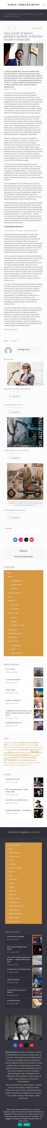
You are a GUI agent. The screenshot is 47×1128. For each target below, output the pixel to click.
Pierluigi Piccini (24, 349)
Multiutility (28, 753)
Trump (12, 765)
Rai (30, 755)
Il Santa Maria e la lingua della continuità (17, 389)
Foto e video (15, 609)
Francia (32, 745)
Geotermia (7, 747)
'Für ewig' (7, 742)
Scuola (6, 758)
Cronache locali (16, 645)
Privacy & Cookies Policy (23, 557)
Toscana (6, 765)
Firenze (27, 745)
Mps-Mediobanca (18, 753)
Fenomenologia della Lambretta (14, 510)
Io (17, 747)
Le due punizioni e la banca (13, 405)
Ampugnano (13, 742)
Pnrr (21, 755)
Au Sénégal (21, 742)
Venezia (28, 765)
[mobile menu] (44, 5)
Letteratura (14, 588)
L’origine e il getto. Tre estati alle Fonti (16, 450)
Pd (5, 755)
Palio (41, 753)
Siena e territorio (13, 641)
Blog (9, 572)
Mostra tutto (37, 28)
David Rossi (15, 745)
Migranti (38, 750)
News (35, 752)
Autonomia (29, 742)
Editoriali (14, 617)
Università (22, 765)
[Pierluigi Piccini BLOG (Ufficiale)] (23, 4)
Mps (10, 752)
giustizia (13, 747)
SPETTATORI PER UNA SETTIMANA (20, 758)
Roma (33, 755)
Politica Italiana (12, 637)
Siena (11, 757)
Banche (36, 742)
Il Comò (10, 597)
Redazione (23, 551)
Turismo (16, 765)
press (26, 755)
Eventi (13, 649)
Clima (10, 745)
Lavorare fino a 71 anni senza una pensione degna (20, 230)
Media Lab (11, 600)
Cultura (10, 576)
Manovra (17, 750)
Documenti (14, 605)
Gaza (36, 745)
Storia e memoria (16, 653)
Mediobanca (25, 750)
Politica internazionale (15, 633)
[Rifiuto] (44, 1117)
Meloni (33, 750)
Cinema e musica (16, 585)
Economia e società (14, 593)
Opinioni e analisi (13, 613)
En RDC (22, 745)
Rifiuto (26, 1124)
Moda (5, 753)
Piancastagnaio (13, 629)
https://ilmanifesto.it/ (11, 329)
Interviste (14, 621)
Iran (19, 747)
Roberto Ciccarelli (10, 89)
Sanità (37, 755)
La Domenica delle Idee (28, 747)
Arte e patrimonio (16, 581)
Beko (6, 745)
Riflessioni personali (17, 625)
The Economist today (25, 760)
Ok (20, 1124)
